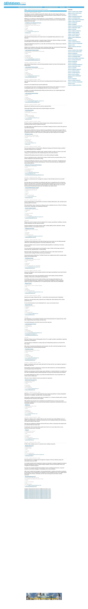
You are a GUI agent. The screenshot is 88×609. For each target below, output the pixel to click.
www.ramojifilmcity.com (30, 314)
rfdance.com (27, 144)
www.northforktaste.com (30, 389)
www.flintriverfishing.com (30, 360)
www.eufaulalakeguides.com (31, 76)
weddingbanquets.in (29, 455)
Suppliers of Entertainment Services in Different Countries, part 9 (37, 498)
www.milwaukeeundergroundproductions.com (34, 174)
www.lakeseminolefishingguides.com (32, 60)
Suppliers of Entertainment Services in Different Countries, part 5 (37, 493)
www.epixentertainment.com (31, 486)
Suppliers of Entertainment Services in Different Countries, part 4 (37, 492)
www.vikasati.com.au (29, 439)
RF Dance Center (29, 134)
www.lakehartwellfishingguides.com (32, 102)
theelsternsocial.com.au (30, 268)
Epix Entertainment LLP (30, 476)
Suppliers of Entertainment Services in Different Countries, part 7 (37, 495)
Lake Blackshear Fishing (30, 324)
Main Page (62, 7)
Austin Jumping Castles (30, 208)
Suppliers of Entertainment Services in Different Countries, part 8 (37, 496)
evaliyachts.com (28, 118)
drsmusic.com (28, 414)
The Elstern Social (29, 258)
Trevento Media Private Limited (32, 187)
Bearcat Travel (28, 283)
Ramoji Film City (28, 304)
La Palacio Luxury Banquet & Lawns (33, 22)
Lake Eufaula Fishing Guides (31, 67)
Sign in (68, 7)
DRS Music (27, 404)
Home (25, 9)
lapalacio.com (28, 32)
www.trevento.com (29, 197)
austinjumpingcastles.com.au (31, 217)
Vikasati (27, 429)
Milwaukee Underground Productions (33, 164)
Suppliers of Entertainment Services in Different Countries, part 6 (37, 494)
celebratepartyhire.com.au (30, 237)
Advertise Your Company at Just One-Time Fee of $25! (30, 7)
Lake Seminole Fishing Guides (32, 50)
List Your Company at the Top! (51, 7)
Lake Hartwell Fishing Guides (31, 93)
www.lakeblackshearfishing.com (31, 335)
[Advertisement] (13, 28)
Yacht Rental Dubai (29, 110)
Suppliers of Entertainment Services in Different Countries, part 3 (37, 491)
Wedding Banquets (29, 445)
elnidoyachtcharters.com (30, 293)
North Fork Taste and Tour (31, 379)
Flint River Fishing (29, 349)
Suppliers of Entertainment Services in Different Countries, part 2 (37, 490)
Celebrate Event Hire (29, 228)
